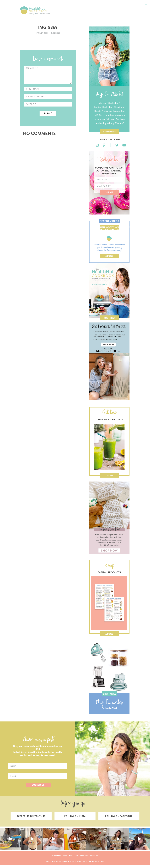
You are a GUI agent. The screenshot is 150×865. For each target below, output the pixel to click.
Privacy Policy (81, 856)
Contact (94, 856)
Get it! (109, 475)
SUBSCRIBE (38, 785)
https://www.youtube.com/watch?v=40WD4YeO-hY (109, 228)
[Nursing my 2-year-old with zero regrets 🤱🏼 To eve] (53, 839)
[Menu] (146, 4)
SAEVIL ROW (94, 861)
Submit (109, 192)
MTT (102, 861)
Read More (109, 131)
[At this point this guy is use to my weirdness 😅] (139, 839)
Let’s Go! (109, 256)
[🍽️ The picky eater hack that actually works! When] (75, 839)
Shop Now (109, 694)
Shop (65, 856)
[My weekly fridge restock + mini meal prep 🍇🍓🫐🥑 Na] (32, 839)
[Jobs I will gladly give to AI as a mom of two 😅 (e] (117, 839)
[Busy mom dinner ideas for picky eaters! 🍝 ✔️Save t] (10, 839)
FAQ (71, 856)
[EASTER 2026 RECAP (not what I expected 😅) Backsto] (96, 839)
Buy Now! (109, 318)
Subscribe (56, 856)
